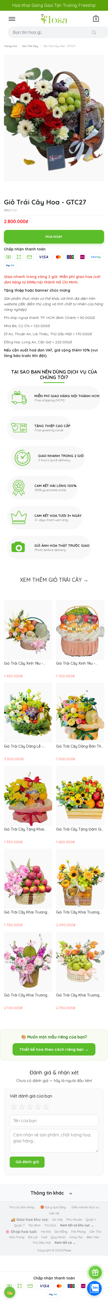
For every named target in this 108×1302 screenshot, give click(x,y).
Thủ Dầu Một (42, 1243)
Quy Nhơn (58, 1237)
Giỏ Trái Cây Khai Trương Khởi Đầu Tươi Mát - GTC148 (77, 995)
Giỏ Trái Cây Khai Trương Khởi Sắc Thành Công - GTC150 (77, 912)
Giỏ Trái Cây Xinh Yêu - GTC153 (75, 663)
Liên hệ (54, 1213)
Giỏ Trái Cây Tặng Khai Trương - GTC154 (24, 829)
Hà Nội (46, 1231)
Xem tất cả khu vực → (77, 1225)
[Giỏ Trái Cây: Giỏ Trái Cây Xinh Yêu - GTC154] (28, 630)
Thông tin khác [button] (47, 1193)
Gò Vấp (57, 1219)
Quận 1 (91, 1219)
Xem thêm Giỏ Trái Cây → (54, 579)
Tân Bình (34, 1225)
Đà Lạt (32, 1237)
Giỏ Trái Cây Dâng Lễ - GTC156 (23, 746)
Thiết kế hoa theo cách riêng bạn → (54, 1049)
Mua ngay (54, 237)
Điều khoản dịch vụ (85, 1207)
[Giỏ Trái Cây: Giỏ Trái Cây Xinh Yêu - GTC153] (80, 630)
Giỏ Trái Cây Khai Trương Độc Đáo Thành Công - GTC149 (25, 995)
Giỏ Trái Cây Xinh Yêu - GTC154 (23, 663)
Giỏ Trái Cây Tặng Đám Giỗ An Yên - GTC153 (80, 829)
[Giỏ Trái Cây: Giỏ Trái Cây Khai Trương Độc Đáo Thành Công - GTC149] (28, 962)
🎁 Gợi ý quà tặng (53, 1207)
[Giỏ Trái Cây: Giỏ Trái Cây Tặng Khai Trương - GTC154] (28, 796)
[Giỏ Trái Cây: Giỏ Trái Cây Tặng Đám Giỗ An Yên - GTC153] (80, 796)
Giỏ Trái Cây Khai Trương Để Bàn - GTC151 (25, 912)
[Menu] (12, 18)
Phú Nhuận (74, 1219)
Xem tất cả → (65, 1243)
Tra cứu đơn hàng (21, 1207)
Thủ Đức (50, 1225)
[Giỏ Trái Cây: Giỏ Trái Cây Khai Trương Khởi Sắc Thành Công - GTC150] (80, 879)
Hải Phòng (78, 1231)
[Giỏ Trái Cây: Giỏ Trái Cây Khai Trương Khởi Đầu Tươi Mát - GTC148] (80, 962)
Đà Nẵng (61, 1231)
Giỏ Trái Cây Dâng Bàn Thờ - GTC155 (80, 746)
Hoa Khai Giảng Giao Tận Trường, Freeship (54, 5)
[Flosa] (54, 19)
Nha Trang (16, 1237)
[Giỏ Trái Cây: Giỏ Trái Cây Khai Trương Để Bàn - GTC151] (28, 879)
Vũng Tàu (76, 1237)
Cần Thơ (95, 1231)
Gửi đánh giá (27, 1161)
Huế (44, 1237)
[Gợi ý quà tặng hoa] (95, 1272)
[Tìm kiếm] (94, 32)
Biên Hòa (93, 1237)
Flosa (67, 1250)
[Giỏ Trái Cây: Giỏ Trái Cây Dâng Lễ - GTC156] (28, 713)
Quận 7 (19, 1225)
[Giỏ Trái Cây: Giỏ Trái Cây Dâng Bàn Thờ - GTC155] (80, 713)
